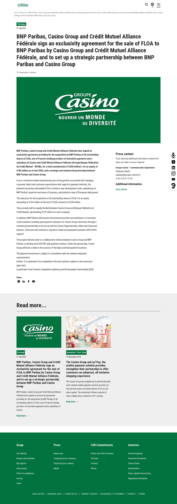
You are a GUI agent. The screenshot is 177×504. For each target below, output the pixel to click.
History (19, 478)
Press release (121, 189)
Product (94, 463)
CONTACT (132, 494)
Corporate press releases (65, 458)
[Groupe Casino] (23, 5)
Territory (94, 458)
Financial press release (64, 463)
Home (16, 13)
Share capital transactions (139, 473)
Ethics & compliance (25, 473)
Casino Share (134, 463)
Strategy (21, 24)
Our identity (21, 453)
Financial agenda (135, 453)
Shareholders (134, 468)
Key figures (21, 463)
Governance (21, 468)
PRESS (142, 494)
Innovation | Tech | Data (76, 352)
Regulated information (137, 478)
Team (18, 483)
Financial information (137, 458)
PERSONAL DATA (54, 494)
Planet (93, 468)
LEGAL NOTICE (38, 494)
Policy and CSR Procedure (102, 453)
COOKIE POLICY (71, 494)
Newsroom (23, 13)
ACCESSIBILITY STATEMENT (112, 494)
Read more (21, 416)
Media (56, 468)
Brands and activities (25, 458)
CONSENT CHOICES (89, 494)
